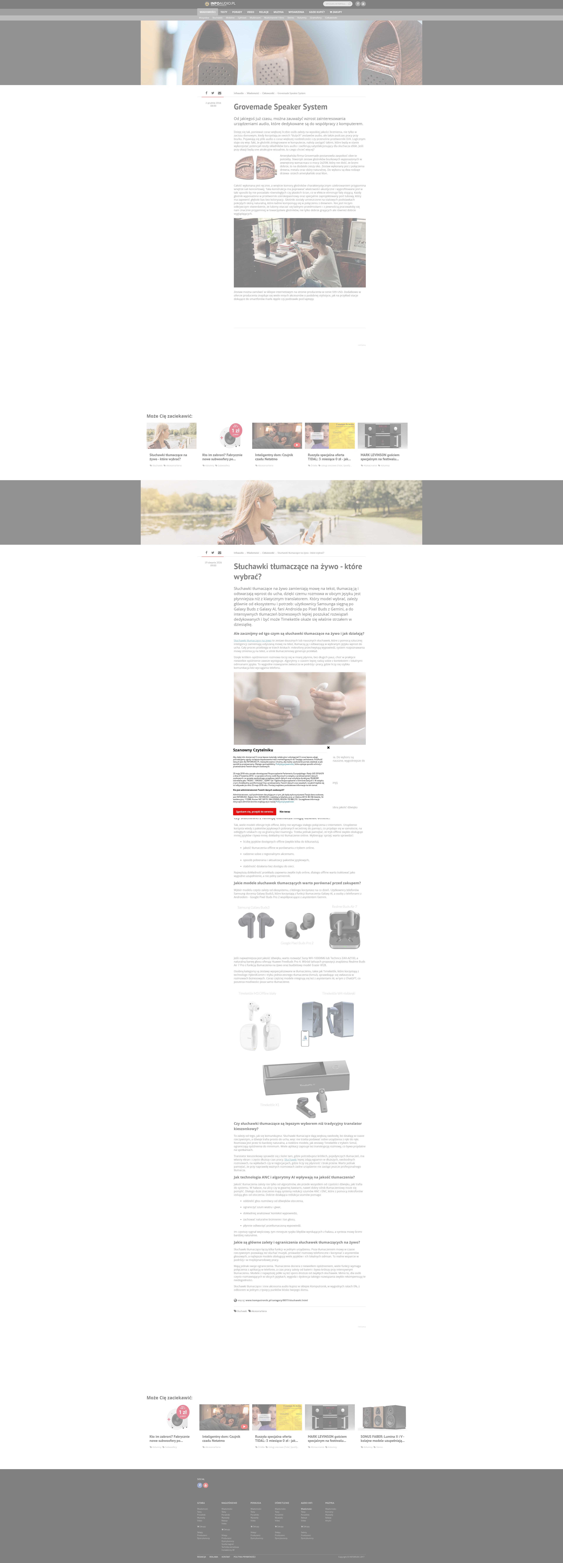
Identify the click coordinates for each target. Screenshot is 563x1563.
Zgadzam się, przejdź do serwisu (254, 811)
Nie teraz (285, 811)
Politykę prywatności (285, 764)
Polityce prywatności (285, 801)
